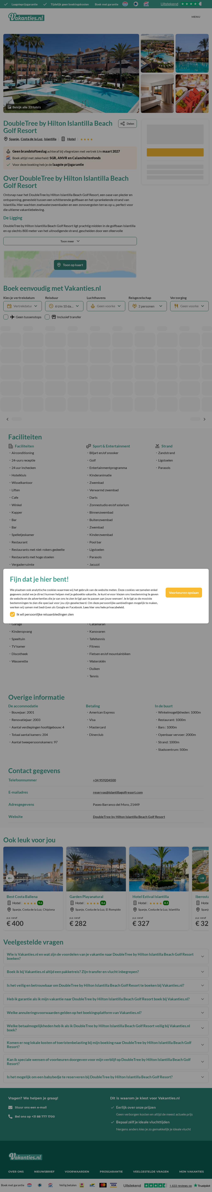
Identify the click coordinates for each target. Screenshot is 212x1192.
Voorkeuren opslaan (184, 592)
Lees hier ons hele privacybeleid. (103, 607)
